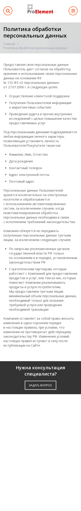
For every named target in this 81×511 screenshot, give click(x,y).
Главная (9, 44)
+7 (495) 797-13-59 (23, 475)
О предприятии (17, 432)
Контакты (12, 447)
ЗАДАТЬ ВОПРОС (40, 385)
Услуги (9, 421)
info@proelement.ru (23, 482)
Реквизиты (13, 440)
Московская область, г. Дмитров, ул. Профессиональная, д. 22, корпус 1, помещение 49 (38, 463)
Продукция (13, 414)
